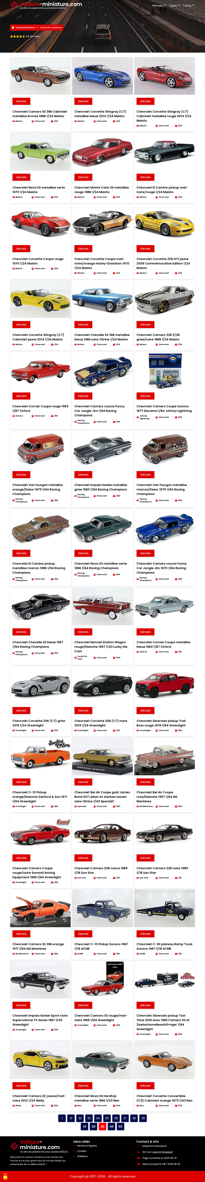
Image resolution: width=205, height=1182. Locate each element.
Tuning (187, 5)
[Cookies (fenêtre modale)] (5, 1177)
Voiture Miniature (25, 27)
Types (173, 5)
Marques (157, 5)
